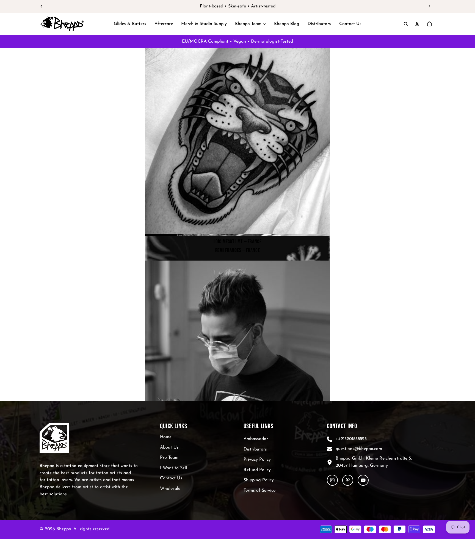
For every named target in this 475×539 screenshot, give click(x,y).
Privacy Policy (257, 459)
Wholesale (170, 489)
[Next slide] (429, 6)
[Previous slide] (41, 6)
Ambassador (256, 439)
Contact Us (171, 478)
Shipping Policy (259, 480)
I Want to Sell (173, 468)
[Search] (406, 24)
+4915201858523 (351, 439)
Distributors (255, 449)
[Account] (417, 24)
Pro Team (169, 457)
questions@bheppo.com (359, 449)
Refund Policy (257, 470)
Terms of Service (259, 490)
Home (166, 437)
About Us (169, 447)
